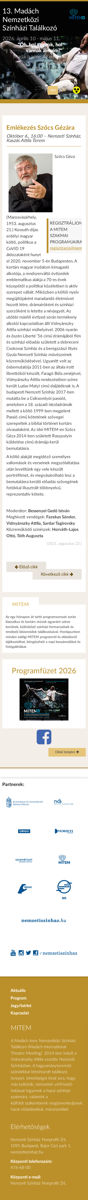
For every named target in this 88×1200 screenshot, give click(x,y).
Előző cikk (28, 567)
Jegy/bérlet (21, 1006)
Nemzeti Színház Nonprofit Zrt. (38, 1183)
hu (52, 90)
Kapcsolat (20, 1013)
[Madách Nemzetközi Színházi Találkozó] (77, 18)
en (64, 90)
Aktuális (18, 990)
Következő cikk (55, 574)
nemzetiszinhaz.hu (27, 1152)
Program (18, 998)
